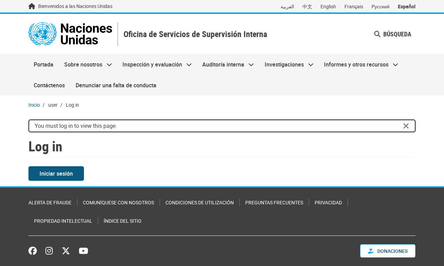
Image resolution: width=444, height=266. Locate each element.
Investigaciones (281, 64)
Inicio (34, 104)
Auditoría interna (220, 64)
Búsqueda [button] (396, 34)
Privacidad (328, 202)
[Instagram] (49, 251)
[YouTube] (83, 251)
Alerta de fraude (49, 202)
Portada (43, 64)
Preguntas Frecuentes (274, 202)
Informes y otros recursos (353, 64)
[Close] (406, 126)
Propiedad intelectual (63, 221)
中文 (307, 6)
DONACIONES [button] (392, 251)
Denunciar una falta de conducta (116, 85)
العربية (287, 6)
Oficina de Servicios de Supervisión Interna (195, 34)
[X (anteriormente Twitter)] (66, 251)
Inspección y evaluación (149, 64)
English (328, 6)
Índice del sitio (123, 221)
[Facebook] (34, 251)
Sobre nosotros (80, 64)
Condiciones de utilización (199, 202)
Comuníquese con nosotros (118, 202)
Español (407, 6)
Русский (381, 6)
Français (353, 6)
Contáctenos (49, 85)
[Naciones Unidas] (70, 34)
